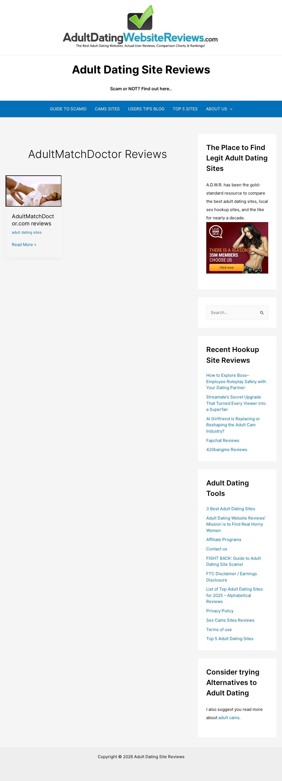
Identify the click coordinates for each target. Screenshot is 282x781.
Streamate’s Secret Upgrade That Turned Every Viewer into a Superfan (236, 403)
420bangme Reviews (226, 449)
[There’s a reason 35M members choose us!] (237, 247)
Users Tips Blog (146, 108)
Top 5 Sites (185, 108)
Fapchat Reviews (222, 440)
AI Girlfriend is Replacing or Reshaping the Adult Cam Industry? (233, 425)
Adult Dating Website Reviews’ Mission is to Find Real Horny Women (235, 524)
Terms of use (219, 629)
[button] (229, 108)
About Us (216, 108)
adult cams (228, 717)
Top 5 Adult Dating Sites (229, 638)
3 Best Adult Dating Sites (230, 508)
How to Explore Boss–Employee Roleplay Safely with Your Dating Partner (236, 381)
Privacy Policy (220, 610)
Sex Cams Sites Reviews (230, 620)
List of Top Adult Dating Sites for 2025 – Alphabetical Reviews (234, 595)
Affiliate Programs (223, 539)
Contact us (216, 548)
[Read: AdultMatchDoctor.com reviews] (33, 190)
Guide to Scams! (68, 108)
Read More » (24, 245)
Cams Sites (107, 108)
